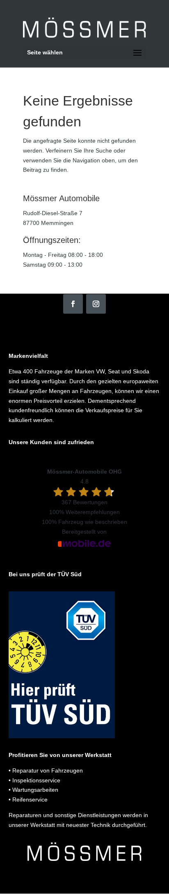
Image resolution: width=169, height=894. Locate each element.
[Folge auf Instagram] (96, 304)
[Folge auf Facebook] (73, 304)
